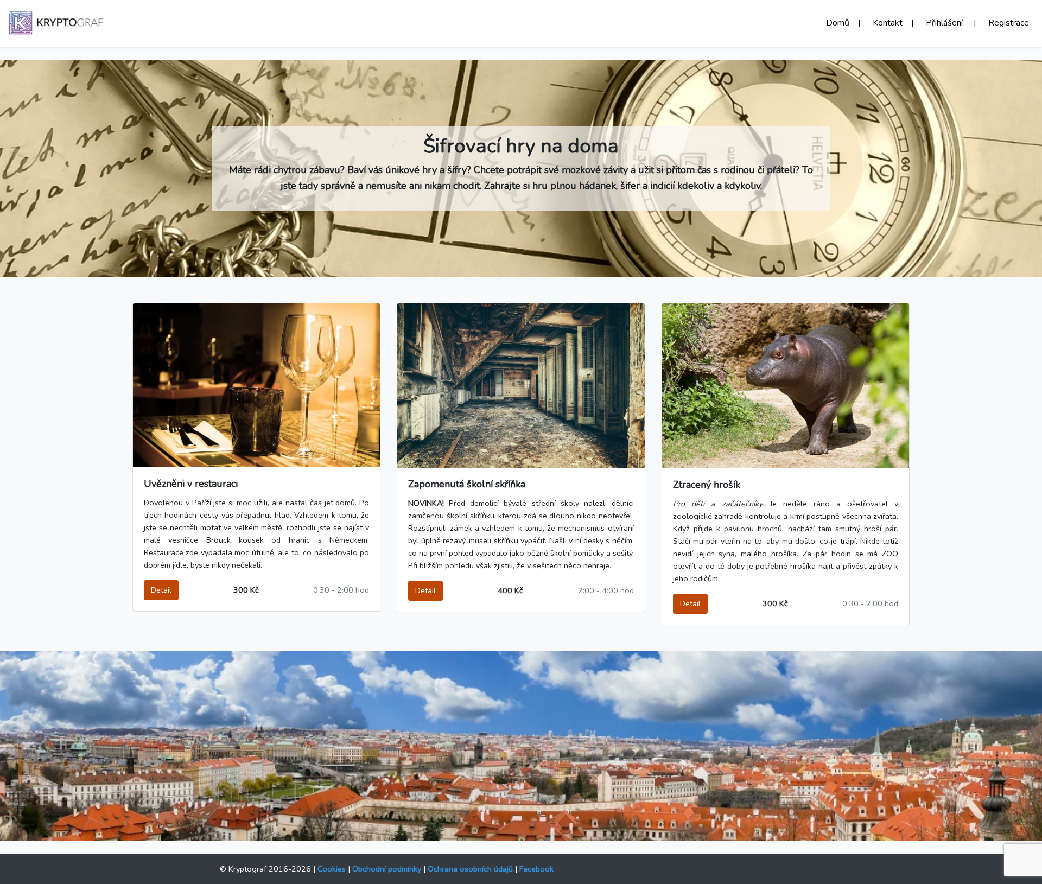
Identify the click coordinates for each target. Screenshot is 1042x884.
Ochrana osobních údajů (470, 868)
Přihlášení (950, 23)
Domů (842, 23)
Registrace (1008, 23)
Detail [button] (161, 589)
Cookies (331, 868)
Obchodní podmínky (386, 868)
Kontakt (892, 23)
